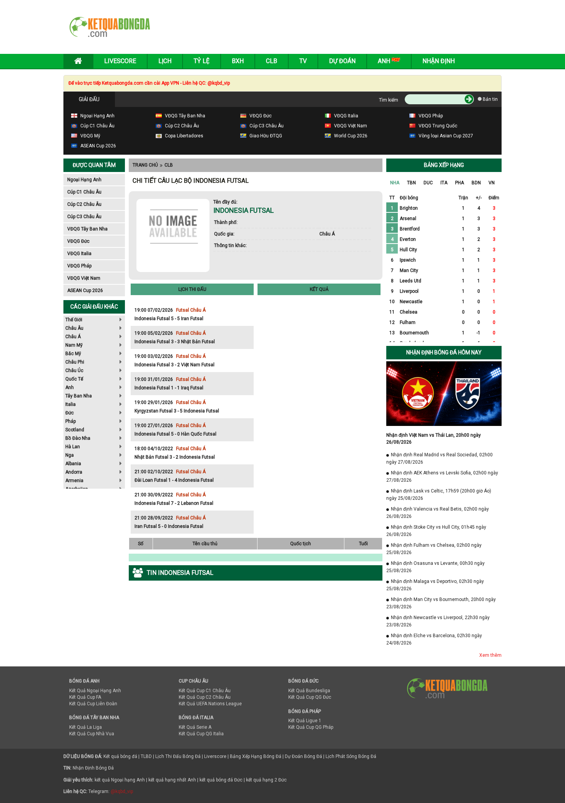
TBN (411, 182)
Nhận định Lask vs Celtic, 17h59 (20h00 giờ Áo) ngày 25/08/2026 (438, 494)
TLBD (146, 756)
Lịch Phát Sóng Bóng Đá (351, 756)
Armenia (74, 480)
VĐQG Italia (79, 253)
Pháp (70, 421)
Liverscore (215, 756)
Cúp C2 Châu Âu (84, 204)
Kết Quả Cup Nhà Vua (91, 733)
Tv (303, 61)
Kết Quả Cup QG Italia (201, 733)
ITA (443, 182)
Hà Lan (72, 446)
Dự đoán (342, 61)
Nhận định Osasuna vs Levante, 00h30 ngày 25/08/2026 (435, 567)
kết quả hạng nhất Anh (172, 780)
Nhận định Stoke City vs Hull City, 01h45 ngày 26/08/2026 (436, 530)
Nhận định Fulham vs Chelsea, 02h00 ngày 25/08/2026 (434, 549)
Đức (69, 413)
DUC (428, 182)
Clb (271, 61)
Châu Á (73, 336)
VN (492, 182)
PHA (459, 182)
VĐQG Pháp (79, 266)
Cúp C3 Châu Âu (84, 216)
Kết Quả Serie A (195, 727)
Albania (73, 463)
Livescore (120, 61)
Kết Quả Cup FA (85, 697)
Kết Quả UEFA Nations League (210, 703)
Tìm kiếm (388, 100)
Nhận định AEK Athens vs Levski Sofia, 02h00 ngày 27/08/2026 (442, 476)
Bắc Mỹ (73, 353)
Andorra (73, 472)
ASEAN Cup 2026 (85, 290)
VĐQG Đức (78, 241)
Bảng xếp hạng (444, 165)
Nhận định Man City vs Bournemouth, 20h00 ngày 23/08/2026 (441, 603)
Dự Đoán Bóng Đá (303, 756)
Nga (69, 455)
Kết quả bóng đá (120, 756)
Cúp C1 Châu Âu (84, 192)
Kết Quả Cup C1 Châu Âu (205, 690)
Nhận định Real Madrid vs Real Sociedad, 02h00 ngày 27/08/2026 (439, 458)
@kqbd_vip (122, 791)
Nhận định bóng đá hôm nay (444, 352)
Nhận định (438, 61)
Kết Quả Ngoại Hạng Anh (95, 690)
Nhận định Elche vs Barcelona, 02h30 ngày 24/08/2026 (434, 639)
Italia (70, 404)
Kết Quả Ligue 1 (304, 720)
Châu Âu (74, 328)
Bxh (238, 61)
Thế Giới (73, 319)
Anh (69, 387)
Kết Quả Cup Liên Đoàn (93, 703)
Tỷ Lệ (201, 61)
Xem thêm (490, 655)
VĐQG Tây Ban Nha (87, 229)
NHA (394, 182)
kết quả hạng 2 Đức (266, 780)
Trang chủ (145, 165)
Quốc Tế (74, 379)
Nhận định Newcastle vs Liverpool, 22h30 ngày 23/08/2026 (438, 621)
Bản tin (490, 99)
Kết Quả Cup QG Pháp (310, 727)
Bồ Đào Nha (77, 438)
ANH (385, 61)
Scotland (74, 429)
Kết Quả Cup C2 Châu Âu (205, 697)
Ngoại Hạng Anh (84, 179)
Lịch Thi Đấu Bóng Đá (178, 756)
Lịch (164, 61)
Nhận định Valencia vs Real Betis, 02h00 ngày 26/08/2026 (437, 512)
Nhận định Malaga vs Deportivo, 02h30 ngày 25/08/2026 (435, 585)
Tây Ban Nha (78, 396)
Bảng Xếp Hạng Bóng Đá (255, 756)
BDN (476, 182)
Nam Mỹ (74, 345)
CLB (169, 165)
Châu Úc (74, 370)
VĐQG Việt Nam (83, 278)
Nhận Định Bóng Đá (93, 768)
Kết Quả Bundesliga (309, 690)
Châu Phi (74, 362)
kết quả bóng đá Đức (221, 780)
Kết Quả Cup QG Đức (309, 697)
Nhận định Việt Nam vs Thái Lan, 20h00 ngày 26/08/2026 (433, 438)
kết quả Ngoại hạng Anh (120, 780)
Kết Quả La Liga (85, 727)
